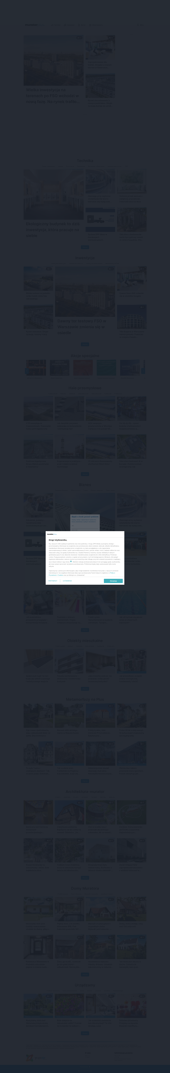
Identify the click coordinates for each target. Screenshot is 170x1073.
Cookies (60, 575)
